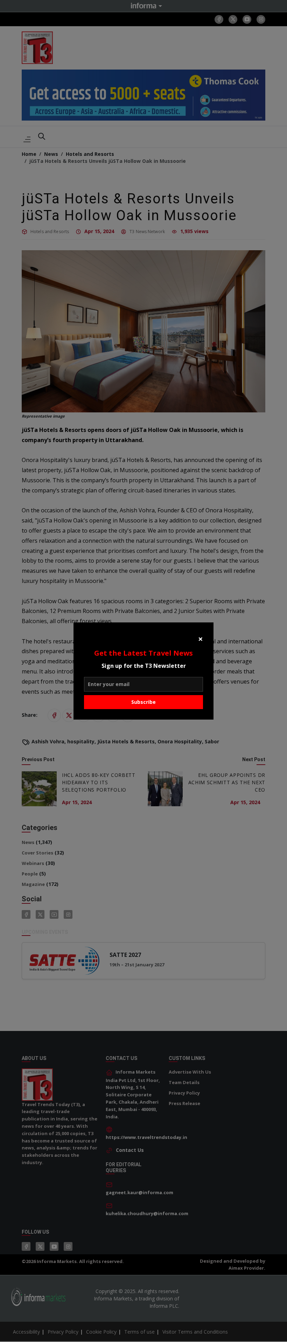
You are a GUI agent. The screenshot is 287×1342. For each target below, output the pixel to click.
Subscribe (143, 702)
